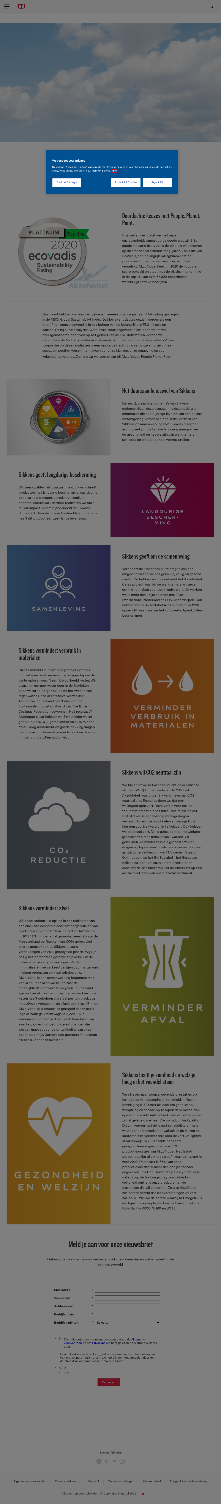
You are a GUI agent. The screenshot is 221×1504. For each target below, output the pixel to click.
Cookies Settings (67, 182)
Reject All (157, 182)
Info (114, 171)
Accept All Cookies (126, 182)
